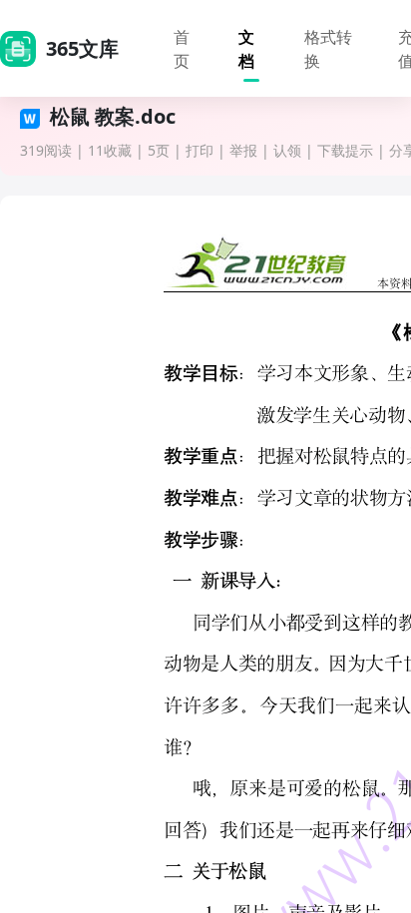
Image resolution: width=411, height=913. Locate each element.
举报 (243, 150)
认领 (287, 150)
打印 (199, 150)
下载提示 (345, 150)
